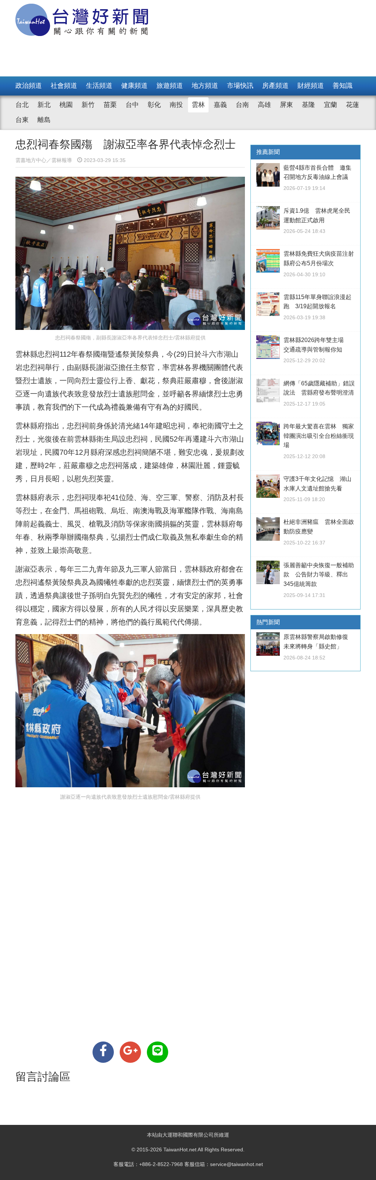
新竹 (88, 104)
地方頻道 (205, 85)
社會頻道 (64, 85)
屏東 (286, 104)
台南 (242, 104)
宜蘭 (330, 104)
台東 (22, 119)
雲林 (198, 104)
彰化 (154, 104)
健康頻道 (134, 85)
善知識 (342, 85)
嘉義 (220, 104)
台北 (22, 104)
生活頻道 (99, 85)
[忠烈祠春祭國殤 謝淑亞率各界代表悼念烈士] (103, 1052)
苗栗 (110, 104)
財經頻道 (310, 85)
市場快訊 (240, 85)
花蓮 (352, 104)
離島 (44, 119)
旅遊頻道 (169, 85)
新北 (44, 104)
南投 (176, 104)
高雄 (264, 104)
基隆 (308, 104)
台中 (132, 104)
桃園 (66, 104)
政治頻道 (28, 85)
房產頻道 (275, 85)
